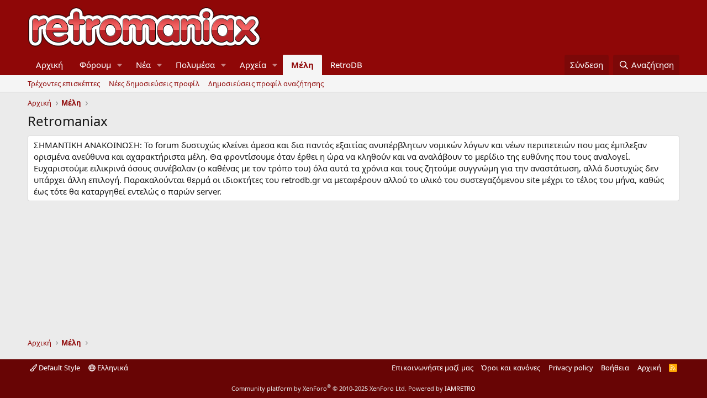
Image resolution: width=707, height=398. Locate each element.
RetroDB (346, 64)
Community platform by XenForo (319, 388)
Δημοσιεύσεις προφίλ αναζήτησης (266, 83)
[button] (120, 65)
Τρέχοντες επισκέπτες (64, 83)
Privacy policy (570, 368)
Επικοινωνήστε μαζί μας (432, 368)
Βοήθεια (615, 368)
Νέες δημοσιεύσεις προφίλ (154, 83)
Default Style (58, 368)
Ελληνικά (112, 368)
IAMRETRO (460, 388)
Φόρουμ (95, 64)
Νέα (143, 64)
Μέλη (302, 64)
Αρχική (49, 64)
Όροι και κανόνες (510, 368)
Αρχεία (253, 64)
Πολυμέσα (195, 64)
